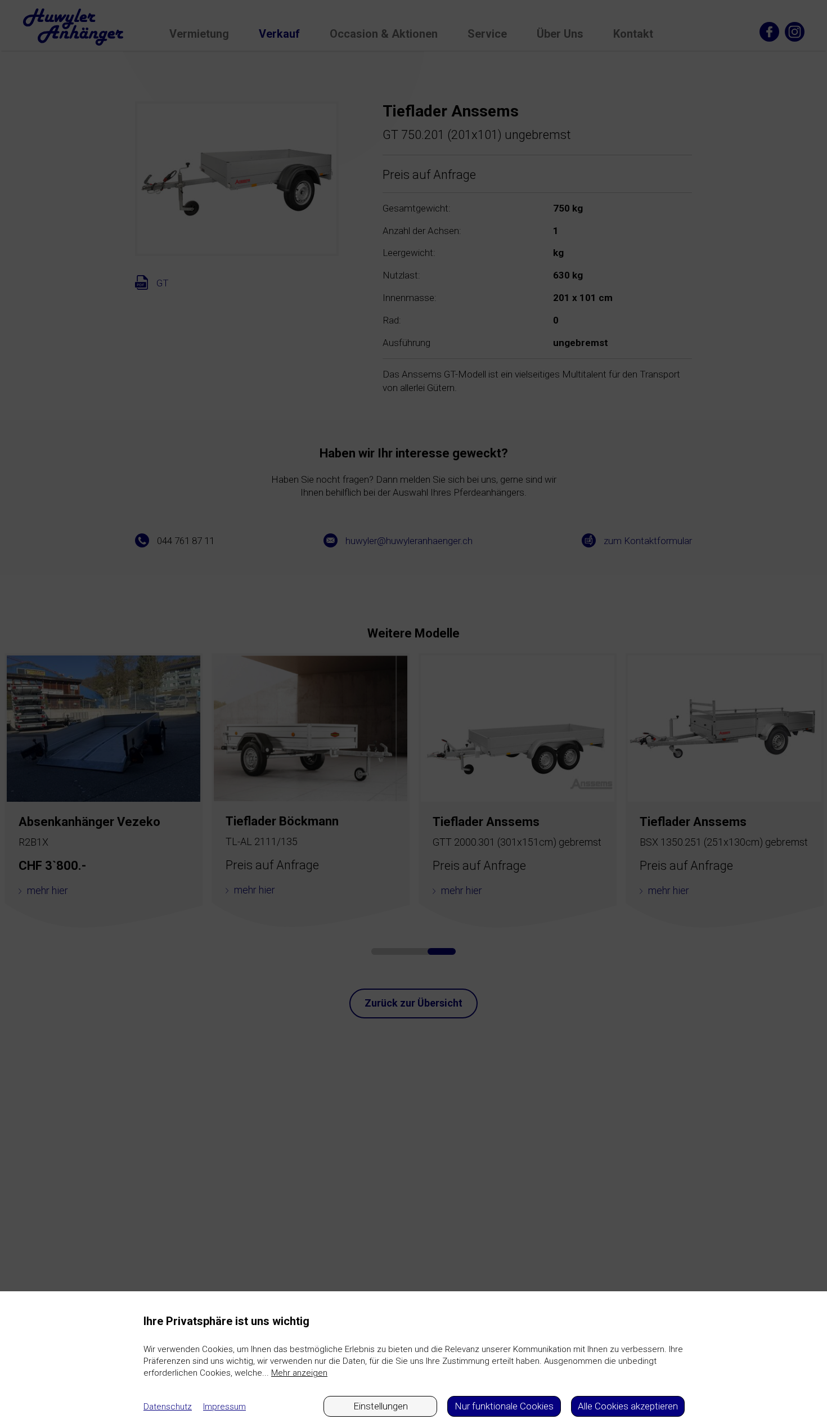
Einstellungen (380, 1406)
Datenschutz (167, 1407)
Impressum (224, 1407)
